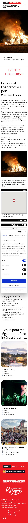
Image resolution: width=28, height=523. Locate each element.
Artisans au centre (9, 319)
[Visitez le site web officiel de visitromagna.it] (14, 491)
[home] (4, 57)
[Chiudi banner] (25, 231)
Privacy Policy (12, 513)
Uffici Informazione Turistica (9, 507)
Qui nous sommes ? (14, 511)
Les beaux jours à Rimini (10, 303)
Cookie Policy (12, 515)
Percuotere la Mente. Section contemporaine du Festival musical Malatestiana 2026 (13, 314)
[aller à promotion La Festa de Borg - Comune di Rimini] (14, 354)
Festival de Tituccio (9, 408)
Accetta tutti (14, 280)
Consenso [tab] (4, 235)
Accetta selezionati (14, 285)
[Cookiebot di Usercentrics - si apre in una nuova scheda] (16, 232)
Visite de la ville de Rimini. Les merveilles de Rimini (12, 300)
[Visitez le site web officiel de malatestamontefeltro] (14, 472)
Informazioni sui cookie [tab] (21, 235)
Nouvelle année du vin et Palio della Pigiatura (13, 448)
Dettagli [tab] (11, 235)
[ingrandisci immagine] (14, 164)
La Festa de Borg (8, 369)
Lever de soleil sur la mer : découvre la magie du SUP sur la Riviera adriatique (14, 296)
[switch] (24, 265)
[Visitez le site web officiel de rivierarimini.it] (14, 465)
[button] (24, 4)
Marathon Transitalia (9, 305)
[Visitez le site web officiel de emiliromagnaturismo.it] (14, 481)
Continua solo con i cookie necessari (14, 290)
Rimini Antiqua (8, 317)
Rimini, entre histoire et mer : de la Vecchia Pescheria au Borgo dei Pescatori (13, 309)
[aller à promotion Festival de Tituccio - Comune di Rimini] (14, 393)
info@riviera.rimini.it (11, 506)
